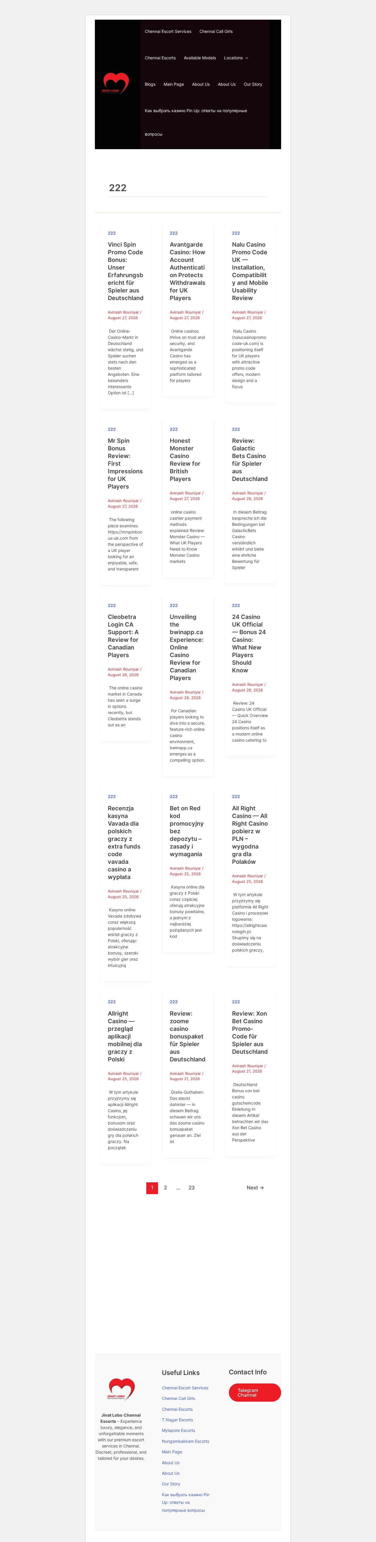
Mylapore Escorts (178, 1430)
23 (192, 1187)
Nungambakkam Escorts (185, 1441)
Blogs (150, 84)
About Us (201, 84)
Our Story (253, 84)
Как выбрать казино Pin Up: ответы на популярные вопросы (196, 122)
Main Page (174, 84)
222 (112, 232)
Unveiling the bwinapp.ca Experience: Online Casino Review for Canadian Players (187, 647)
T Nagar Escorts (177, 1419)
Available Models (200, 57)
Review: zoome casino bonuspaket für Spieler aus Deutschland (188, 1036)
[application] (245, 58)
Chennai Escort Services (168, 31)
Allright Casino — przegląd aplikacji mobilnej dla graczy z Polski (125, 1036)
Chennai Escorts (160, 57)
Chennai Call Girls (216, 31)
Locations (233, 57)
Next (255, 1187)
